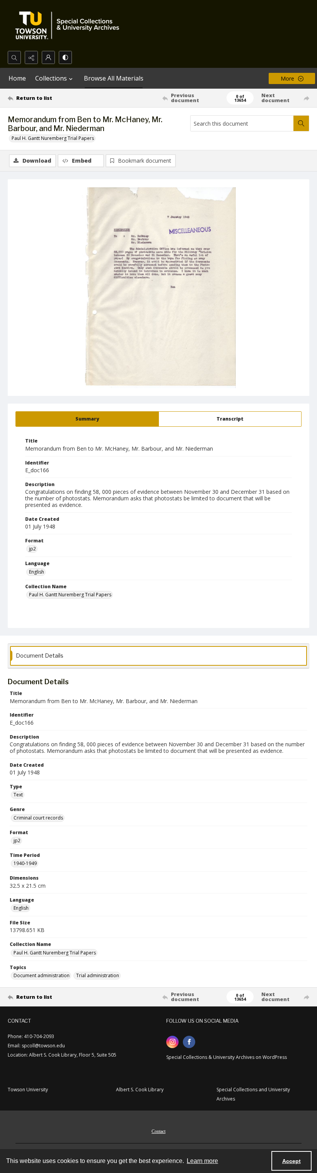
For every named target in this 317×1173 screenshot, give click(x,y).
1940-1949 (25, 863)
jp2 (32, 548)
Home (17, 78)
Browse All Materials (113, 78)
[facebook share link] (189, 1042)
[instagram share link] (172, 1042)
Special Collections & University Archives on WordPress (226, 1057)
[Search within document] (301, 123)
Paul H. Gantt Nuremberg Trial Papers (53, 138)
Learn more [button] (202, 1161)
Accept (291, 1161)
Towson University (28, 1089)
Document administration (42, 975)
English (36, 572)
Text (18, 794)
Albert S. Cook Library (140, 1089)
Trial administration (97, 975)
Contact (158, 1131)
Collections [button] (51, 78)
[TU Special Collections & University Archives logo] (69, 25)
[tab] (87, 419)
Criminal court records (38, 818)
